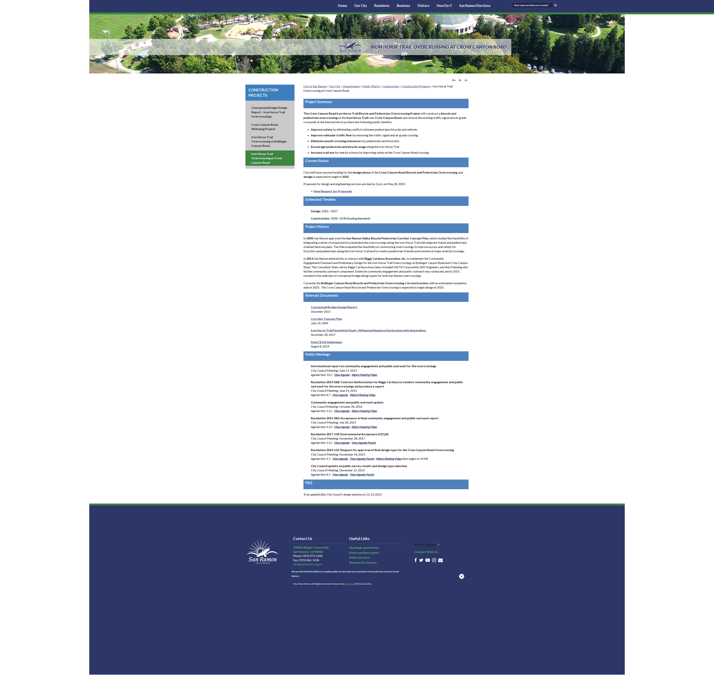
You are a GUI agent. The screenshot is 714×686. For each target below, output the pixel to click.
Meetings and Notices (364, 547)
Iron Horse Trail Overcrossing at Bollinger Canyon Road (269, 141)
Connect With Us (426, 552)
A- (460, 80)
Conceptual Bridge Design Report (334, 307)
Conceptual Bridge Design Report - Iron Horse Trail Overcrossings (269, 112)
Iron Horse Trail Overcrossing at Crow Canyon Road (266, 158)
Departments (351, 86)
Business (403, 6)
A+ (454, 80)
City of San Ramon (315, 86)
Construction (390, 86)
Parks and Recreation (364, 552)
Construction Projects (416, 86)
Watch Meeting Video (364, 374)
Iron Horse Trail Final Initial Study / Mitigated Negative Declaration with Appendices (368, 330)
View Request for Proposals (332, 191)
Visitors (423, 6)
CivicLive (349, 583)
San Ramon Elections (475, 6)
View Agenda (342, 374)
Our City (360, 6)
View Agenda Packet (364, 442)
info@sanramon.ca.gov (307, 564)
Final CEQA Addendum (326, 342)
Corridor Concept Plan (326, 318)
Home (342, 6)
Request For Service (363, 562)
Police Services (359, 557)
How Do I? (444, 6)
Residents (382, 6)
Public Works (371, 86)
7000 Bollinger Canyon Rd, (311, 547)
